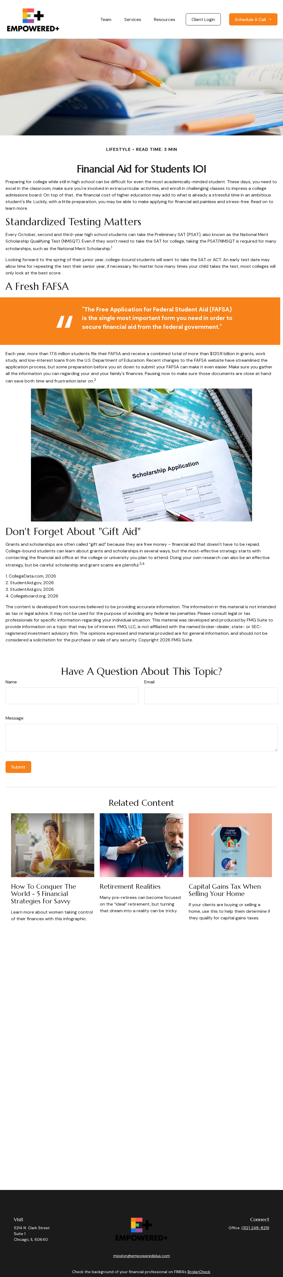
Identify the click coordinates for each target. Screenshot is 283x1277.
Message (14, 718)
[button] (106, 19)
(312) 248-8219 (255, 1227)
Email (149, 682)
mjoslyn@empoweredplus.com (141, 1255)
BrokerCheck (199, 1271)
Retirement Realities (130, 886)
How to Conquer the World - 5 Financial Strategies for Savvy (43, 893)
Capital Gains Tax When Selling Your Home (225, 890)
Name (11, 682)
